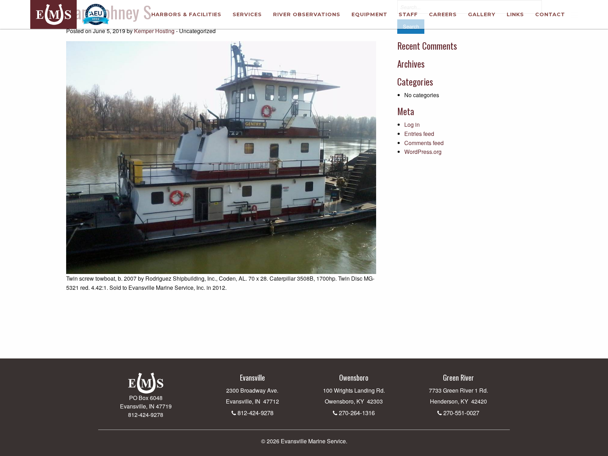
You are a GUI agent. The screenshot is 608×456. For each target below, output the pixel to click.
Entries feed (419, 134)
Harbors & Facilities (186, 14)
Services (247, 14)
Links (515, 14)
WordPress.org (423, 152)
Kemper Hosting (154, 31)
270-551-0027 (461, 412)
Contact (550, 14)
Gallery (481, 14)
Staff (408, 14)
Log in (412, 124)
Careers (443, 14)
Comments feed (424, 143)
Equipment (369, 14)
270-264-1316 (357, 412)
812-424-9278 (255, 412)
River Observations (306, 14)
